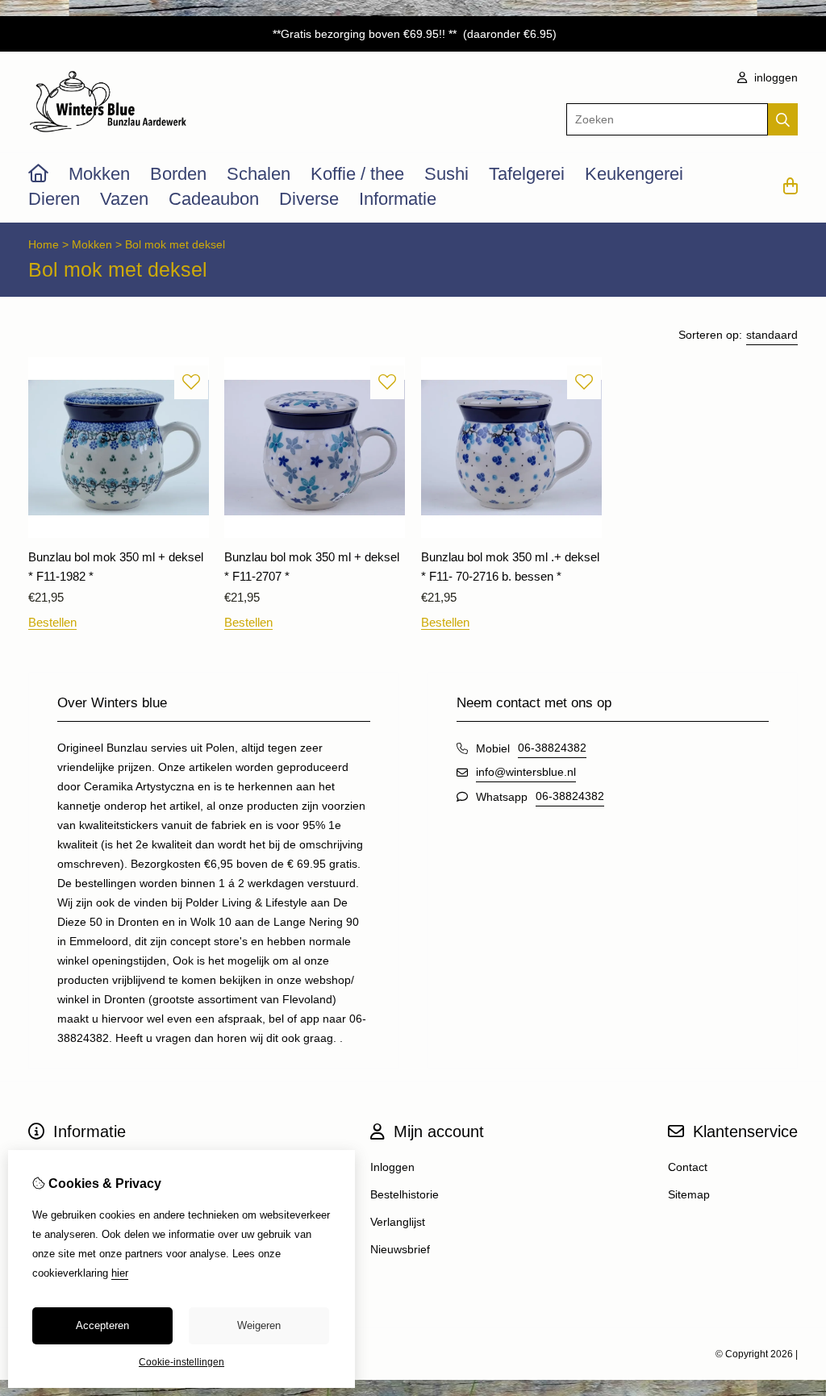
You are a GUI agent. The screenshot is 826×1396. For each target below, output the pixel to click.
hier (119, 1273)
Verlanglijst (397, 1221)
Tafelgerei (527, 174)
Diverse (309, 199)
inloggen (774, 77)
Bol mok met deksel (175, 244)
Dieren (54, 199)
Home (43, 244)
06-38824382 (552, 747)
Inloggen (392, 1167)
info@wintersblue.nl (526, 771)
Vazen (124, 199)
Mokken (99, 174)
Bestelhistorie (404, 1194)
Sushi (446, 174)
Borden (178, 174)
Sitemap (689, 1194)
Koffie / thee (357, 174)
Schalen (258, 174)
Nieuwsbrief (400, 1249)
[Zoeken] (783, 119)
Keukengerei (634, 174)
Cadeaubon (214, 199)
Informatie (397, 199)
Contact (687, 1167)
